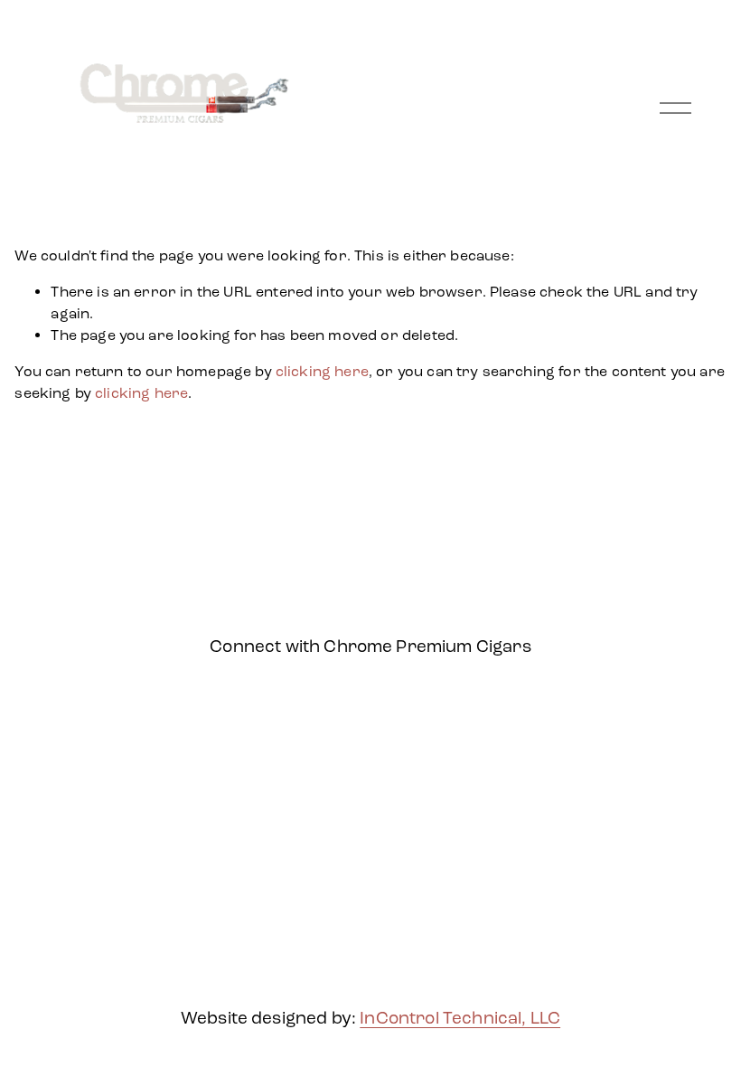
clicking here (322, 371)
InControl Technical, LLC (460, 1017)
